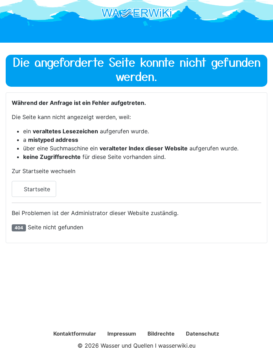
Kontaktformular (74, 333)
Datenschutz (202, 333)
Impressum (121, 333)
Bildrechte (161, 333)
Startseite (36, 189)
